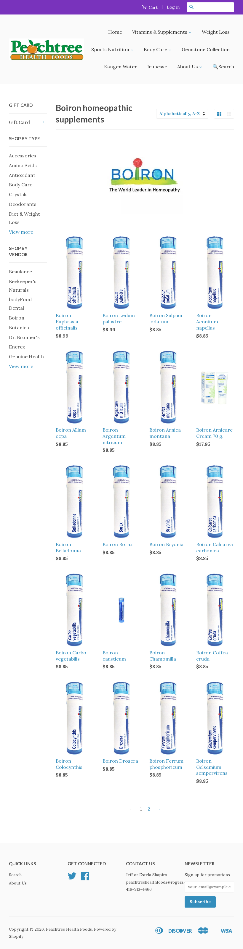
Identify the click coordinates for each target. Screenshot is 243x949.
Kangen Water (120, 67)
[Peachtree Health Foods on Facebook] (85, 878)
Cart (153, 7)
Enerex (17, 347)
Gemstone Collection (206, 49)
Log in (173, 7)
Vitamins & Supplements (160, 32)
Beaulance (20, 272)
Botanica (19, 327)
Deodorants (22, 204)
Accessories (22, 156)
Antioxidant (22, 175)
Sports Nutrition (110, 49)
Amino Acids (23, 165)
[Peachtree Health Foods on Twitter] (72, 878)
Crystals (18, 194)
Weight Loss (216, 32)
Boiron (16, 318)
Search (15, 874)
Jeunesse (157, 67)
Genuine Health (26, 356)
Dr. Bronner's (24, 337)
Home (115, 32)
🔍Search (223, 67)
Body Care (156, 49)
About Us (188, 67)
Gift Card (19, 122)
